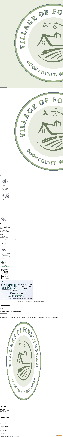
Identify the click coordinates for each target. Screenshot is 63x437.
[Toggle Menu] (0, 175)
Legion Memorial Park (6, 193)
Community (3, 190)
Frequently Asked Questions (3, 428)
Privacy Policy (17, 436)
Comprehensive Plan (5, 181)
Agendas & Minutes (5, 179)
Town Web (9, 436)
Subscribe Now (2, 316)
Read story (1, 228)
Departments (3, 187)
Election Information (5, 182)
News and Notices (5, 194)
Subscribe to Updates (4, 202)
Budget (4, 185)
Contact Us (3, 201)
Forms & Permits (5, 191)
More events (1, 308)
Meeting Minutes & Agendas (3, 430)
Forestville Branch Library (6, 198)
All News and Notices (4, 249)
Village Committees (5, 188)
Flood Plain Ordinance (6, 195)
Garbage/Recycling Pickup (6, 196)
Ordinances (4, 180)
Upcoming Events (5, 192)
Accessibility (13, 436)
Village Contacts (5, 184)
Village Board (4, 183)
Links (3, 199)
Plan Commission (5, 189)
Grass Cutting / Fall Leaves (6, 197)
